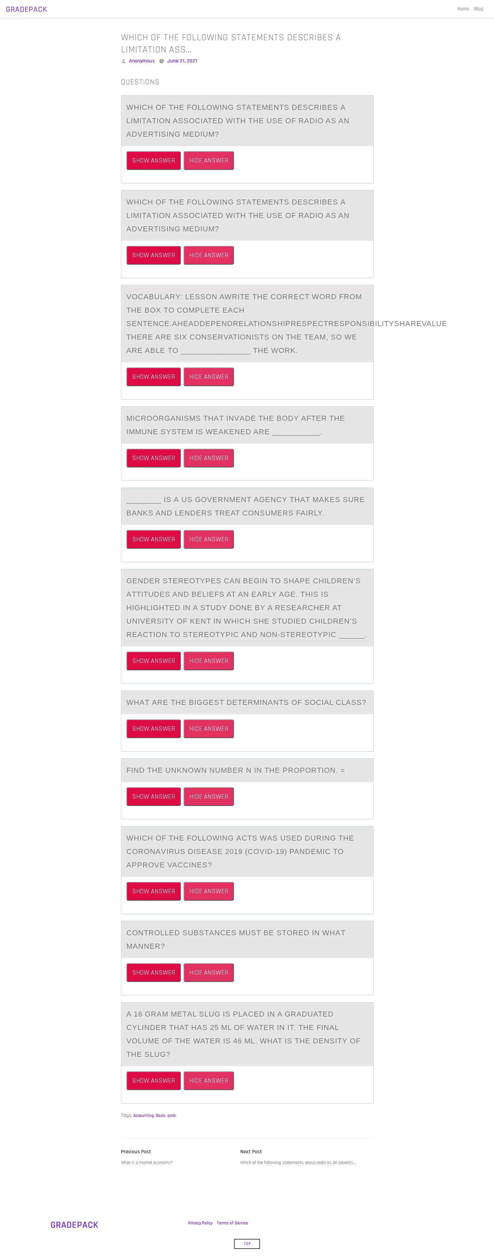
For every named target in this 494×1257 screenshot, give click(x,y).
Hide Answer (208, 160)
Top (247, 1244)
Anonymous (142, 60)
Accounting (143, 1115)
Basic (160, 1115)
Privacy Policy (200, 1223)
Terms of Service (232, 1223)
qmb (171, 1115)
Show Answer (153, 160)
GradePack (26, 9)
